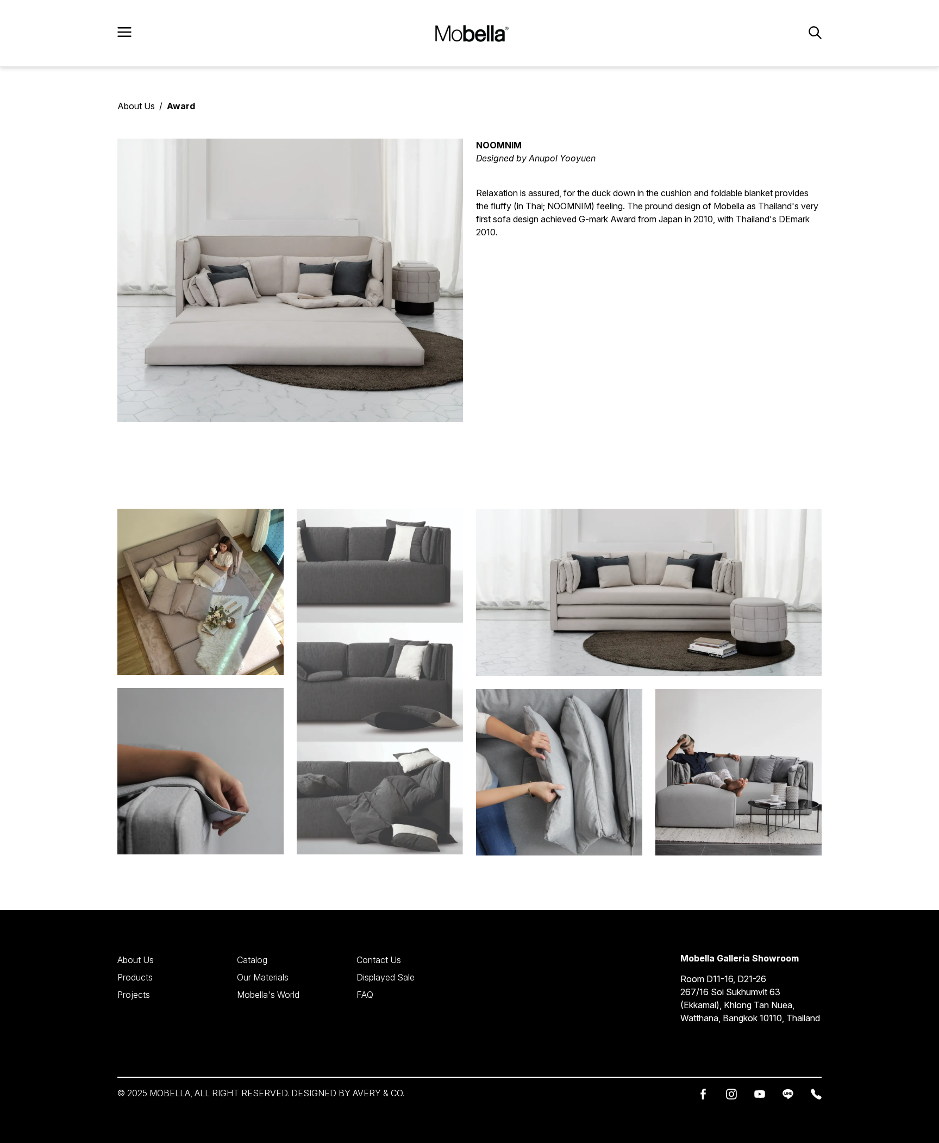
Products (135, 977)
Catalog (252, 959)
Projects (133, 994)
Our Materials (263, 977)
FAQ (364, 994)
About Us (136, 106)
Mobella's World (268, 994)
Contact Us (378, 959)
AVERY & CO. (378, 1093)
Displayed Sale (385, 977)
